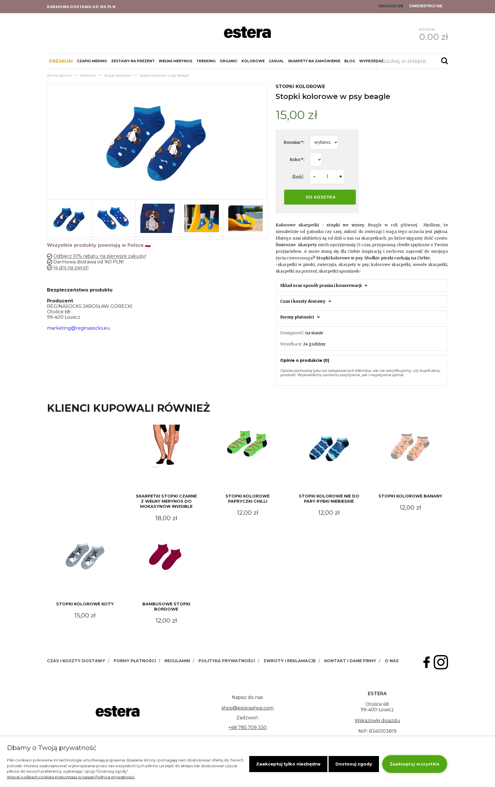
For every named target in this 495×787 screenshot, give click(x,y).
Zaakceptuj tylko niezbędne (288, 764)
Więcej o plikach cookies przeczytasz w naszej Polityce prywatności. (71, 777)
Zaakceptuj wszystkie (414, 763)
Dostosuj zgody (353, 764)
